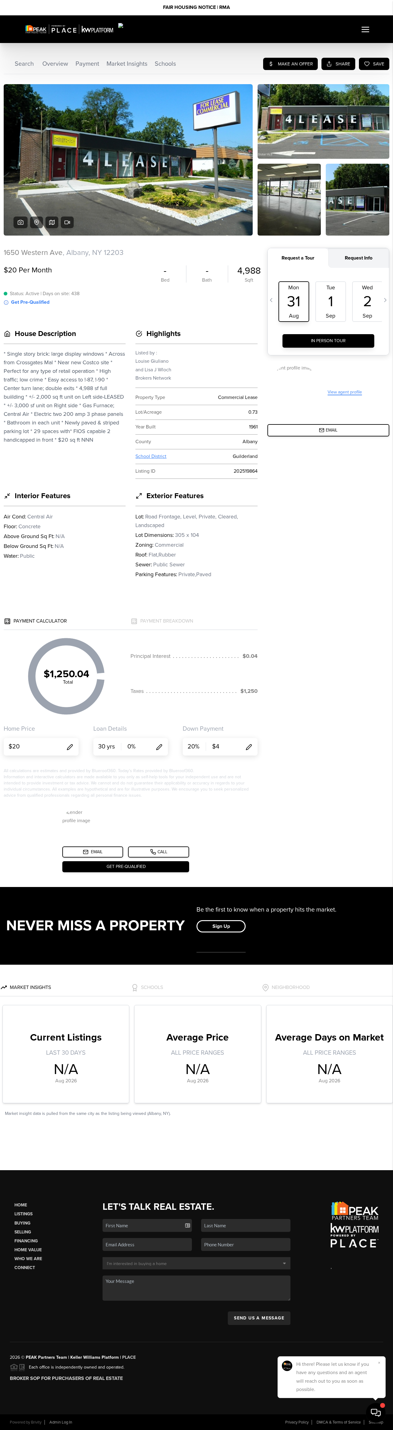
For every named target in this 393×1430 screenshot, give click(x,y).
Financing (26, 1241)
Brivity (36, 1422)
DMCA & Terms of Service (339, 1422)
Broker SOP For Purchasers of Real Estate (66, 1378)
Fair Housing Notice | (196, 7)
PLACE (129, 1357)
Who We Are (28, 1258)
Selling (22, 1232)
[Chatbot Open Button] (376, 1413)
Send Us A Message (259, 1318)
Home (20, 1205)
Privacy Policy (297, 1422)
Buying (22, 1223)
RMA (224, 7)
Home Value (28, 1249)
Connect (24, 1267)
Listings (23, 1214)
